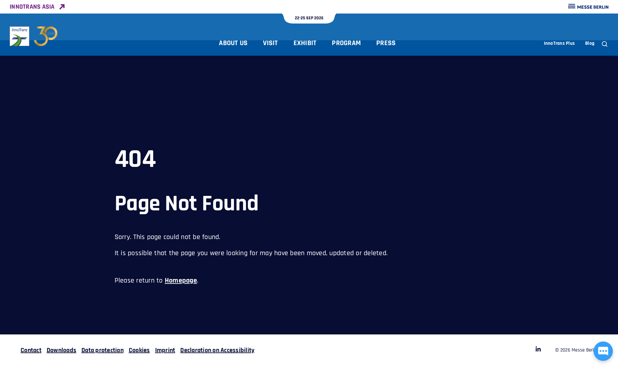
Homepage (181, 280)
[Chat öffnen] (603, 351)
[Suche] (604, 44)
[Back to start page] (34, 36)
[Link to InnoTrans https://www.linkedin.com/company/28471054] (538, 350)
